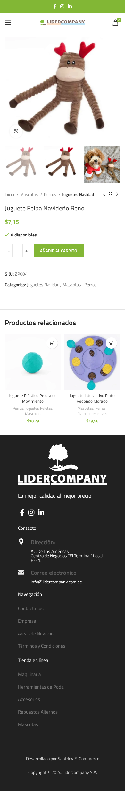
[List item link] (62, 608)
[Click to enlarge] (16, 131)
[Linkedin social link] (70, 6)
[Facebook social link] (55, 6)
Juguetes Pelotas (38, 408)
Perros (50, 194)
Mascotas (29, 194)
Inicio (10, 194)
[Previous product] (104, 194)
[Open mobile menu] (8, 22)
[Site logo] (62, 22)
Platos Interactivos (92, 414)
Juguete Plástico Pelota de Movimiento (33, 398)
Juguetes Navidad (78, 194)
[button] (52, 343)
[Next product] (117, 194)
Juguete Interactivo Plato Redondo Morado (92, 398)
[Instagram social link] (62, 6)
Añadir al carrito (58, 250)
